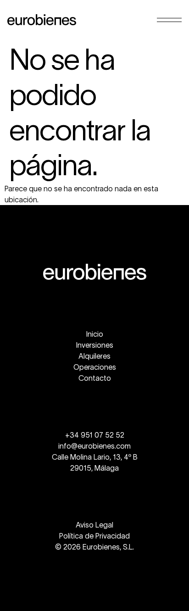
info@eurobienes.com (94, 446)
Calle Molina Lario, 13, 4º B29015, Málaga (95, 462)
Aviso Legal (94, 525)
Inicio (94, 334)
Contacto (94, 378)
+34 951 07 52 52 (94, 435)
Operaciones (94, 367)
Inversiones (94, 345)
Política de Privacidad (94, 536)
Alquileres (94, 356)
